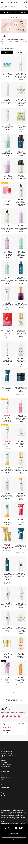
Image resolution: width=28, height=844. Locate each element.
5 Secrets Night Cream (20, 443)
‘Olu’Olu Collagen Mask (21, 127)
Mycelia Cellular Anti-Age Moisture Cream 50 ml (20, 102)
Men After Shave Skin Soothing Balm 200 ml (7, 576)
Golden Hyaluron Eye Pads (7, 331)
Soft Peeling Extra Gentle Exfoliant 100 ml (7, 306)
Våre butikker (4, 757)
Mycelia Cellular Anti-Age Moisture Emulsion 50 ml (20, 76)
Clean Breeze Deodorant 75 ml (7, 153)
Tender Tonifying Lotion (7, 629)
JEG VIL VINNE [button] (14, 834)
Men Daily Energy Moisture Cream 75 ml (20, 547)
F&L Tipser (4, 762)
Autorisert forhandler (6, 753)
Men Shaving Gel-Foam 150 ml (21, 575)
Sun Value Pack (7, 75)
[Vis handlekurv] (25, 2)
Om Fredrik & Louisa (6, 751)
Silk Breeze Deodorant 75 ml (21, 177)
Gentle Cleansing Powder (21, 605)
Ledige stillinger (5, 787)
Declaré (7, 73)
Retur (2, 779)
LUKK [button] (14, 839)
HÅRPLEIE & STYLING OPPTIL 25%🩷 (13, 12)
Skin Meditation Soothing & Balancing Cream (21, 630)
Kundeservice (4, 774)
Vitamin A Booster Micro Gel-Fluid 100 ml (21, 280)
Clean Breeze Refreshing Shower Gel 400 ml (7, 280)
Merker (13, 17)
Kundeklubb (4, 776)
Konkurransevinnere (6, 764)
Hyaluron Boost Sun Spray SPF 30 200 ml (7, 496)
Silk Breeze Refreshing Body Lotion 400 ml (21, 203)
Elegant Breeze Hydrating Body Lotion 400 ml (7, 254)
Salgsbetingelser (5, 777)
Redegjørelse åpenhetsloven (8, 755)
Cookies (3, 760)
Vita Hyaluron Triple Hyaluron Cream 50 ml (21, 389)
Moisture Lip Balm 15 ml (7, 445)
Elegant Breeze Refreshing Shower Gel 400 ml (21, 228)
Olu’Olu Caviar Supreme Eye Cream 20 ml (7, 361)
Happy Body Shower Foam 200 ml (21, 679)
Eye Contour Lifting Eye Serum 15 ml (21, 305)
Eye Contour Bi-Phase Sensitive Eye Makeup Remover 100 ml (20, 418)
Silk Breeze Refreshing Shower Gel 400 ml (7, 228)
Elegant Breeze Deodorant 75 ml (7, 177)
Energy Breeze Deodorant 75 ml (21, 153)
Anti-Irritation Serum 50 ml (20, 655)
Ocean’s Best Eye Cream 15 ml (7, 419)
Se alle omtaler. (21, 712)
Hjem (9, 17)
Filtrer (7, 52)
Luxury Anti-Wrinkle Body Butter (7, 655)
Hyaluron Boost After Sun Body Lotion (21, 497)
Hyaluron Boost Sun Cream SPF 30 (7, 521)
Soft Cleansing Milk (7, 604)
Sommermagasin (5, 766)
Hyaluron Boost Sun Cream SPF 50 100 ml (7, 470)
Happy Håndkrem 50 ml (7, 679)
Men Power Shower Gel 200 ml (21, 521)
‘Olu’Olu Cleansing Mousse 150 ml (7, 127)
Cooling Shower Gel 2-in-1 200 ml (7, 388)
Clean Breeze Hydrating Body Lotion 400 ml (20, 254)
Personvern (4, 759)
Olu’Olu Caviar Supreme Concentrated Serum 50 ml (21, 362)
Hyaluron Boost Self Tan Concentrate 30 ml (21, 471)
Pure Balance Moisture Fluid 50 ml (7, 101)
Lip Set (7, 203)
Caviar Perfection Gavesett (7, 548)
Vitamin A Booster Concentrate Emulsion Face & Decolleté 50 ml (20, 332)
